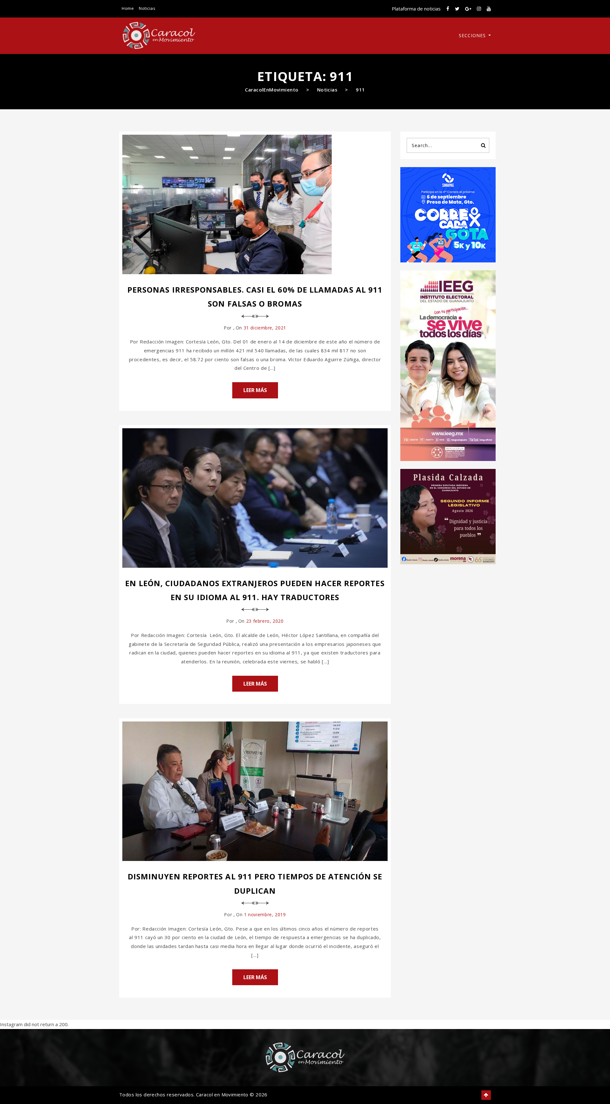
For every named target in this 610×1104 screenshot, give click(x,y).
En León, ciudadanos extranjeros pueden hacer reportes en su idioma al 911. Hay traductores (254, 590)
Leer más (255, 390)
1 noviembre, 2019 (265, 914)
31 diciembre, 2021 (265, 328)
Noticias (147, 8)
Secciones (473, 35)
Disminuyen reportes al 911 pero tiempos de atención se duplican (255, 883)
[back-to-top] (486, 1095)
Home (128, 8)
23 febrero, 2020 (265, 621)
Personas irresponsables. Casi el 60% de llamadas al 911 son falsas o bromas (255, 296)
